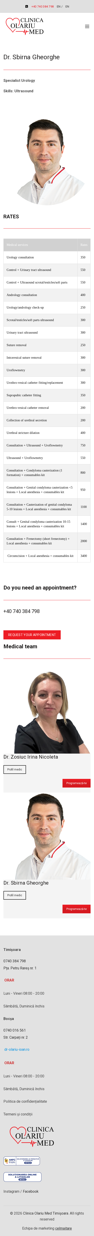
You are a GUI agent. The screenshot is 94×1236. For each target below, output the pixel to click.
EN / (60, 6)
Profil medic (14, 769)
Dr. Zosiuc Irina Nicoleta (30, 757)
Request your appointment (32, 635)
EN (67, 6)
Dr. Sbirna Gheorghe (26, 883)
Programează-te (76, 783)
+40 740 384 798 (42, 6)
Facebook (30, 1191)
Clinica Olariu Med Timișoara (45, 1213)
